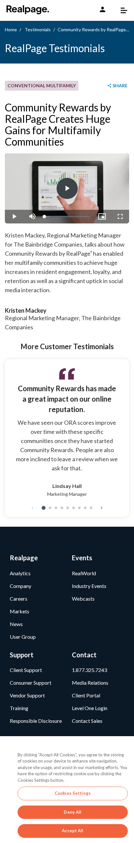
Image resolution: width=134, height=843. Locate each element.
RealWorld (84, 573)
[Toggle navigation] (120, 10)
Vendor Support (27, 695)
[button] (44, 508)
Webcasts (83, 598)
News (16, 624)
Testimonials (38, 29)
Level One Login (89, 708)
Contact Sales (87, 721)
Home (11, 29)
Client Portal (86, 695)
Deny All (72, 812)
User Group (23, 637)
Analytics (20, 573)
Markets (19, 611)
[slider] (67, 216)
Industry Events (89, 586)
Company (20, 586)
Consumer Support (30, 682)
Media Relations (90, 682)
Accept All (72, 830)
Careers (18, 598)
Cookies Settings (73, 793)
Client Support (26, 670)
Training (19, 708)
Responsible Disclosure (36, 721)
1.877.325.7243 (89, 670)
